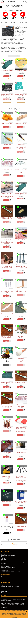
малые (9, 50)
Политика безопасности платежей (8, 567)
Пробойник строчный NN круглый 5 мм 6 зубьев (7, 337)
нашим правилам (18, 586)
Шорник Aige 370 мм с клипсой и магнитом (21, 290)
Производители (4, 576)
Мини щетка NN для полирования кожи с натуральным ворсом (7, 266)
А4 (12, 50)
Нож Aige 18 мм (21, 239)
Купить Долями (4, 554)
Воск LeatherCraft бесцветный (21, 218)
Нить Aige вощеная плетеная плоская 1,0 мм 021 (21, 454)
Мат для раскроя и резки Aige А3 (21, 95)
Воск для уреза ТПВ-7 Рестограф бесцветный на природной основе (7, 477)
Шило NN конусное (7, 144)
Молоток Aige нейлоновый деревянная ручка (21, 360)
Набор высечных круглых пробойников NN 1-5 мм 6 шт (21, 171)
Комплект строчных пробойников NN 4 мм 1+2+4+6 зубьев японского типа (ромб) (21, 478)
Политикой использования (19, 616)
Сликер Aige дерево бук (21, 123)
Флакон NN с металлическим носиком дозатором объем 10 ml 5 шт (7, 527)
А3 (14, 50)
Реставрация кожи (4, 570)
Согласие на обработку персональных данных (10, 571)
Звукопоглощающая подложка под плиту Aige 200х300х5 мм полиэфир (7, 195)
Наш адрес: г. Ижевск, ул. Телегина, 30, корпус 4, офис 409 (12, 603)
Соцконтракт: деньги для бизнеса (8, 558)
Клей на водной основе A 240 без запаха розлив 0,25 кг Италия (21, 503)
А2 (15, 50)
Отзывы (2, 560)
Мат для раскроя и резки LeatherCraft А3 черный (7, 95)
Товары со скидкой (5, 578)
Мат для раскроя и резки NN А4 (7, 383)
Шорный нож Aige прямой (7, 453)
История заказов (4, 592)
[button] (25, 1)
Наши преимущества (5, 564)
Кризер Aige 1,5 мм (7, 427)
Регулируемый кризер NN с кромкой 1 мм (21, 314)
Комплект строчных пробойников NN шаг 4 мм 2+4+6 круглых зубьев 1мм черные (21, 267)
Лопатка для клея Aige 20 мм (7, 314)
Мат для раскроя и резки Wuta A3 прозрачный (21, 71)
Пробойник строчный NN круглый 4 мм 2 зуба (21, 383)
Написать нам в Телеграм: (6, 597)
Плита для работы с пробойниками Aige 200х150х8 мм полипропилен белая (21, 429)
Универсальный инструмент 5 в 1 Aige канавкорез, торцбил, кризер (21, 146)
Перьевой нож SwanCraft (7, 501)
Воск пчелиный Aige (7, 123)
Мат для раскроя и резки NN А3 (7, 71)
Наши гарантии (4, 559)
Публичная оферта (5, 566)
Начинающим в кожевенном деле (8, 555)
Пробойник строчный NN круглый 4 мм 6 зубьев (21, 525)
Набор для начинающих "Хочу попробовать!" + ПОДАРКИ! (7, 360)
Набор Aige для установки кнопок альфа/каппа (7, 291)
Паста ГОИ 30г (21, 336)
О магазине (3, 563)
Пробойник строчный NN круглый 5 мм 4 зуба (7, 405)
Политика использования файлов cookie (9, 556)
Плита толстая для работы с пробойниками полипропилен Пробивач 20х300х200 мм (7, 241)
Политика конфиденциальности (7, 568)
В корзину (6, 75)
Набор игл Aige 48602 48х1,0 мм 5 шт (21, 405)
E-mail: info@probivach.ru (6, 601)
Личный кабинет (4, 591)
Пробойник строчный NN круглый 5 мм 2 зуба (7, 218)
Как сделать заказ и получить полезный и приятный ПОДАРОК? (14, 562)
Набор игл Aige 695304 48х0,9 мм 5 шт (7, 170)
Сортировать (11, 55)
